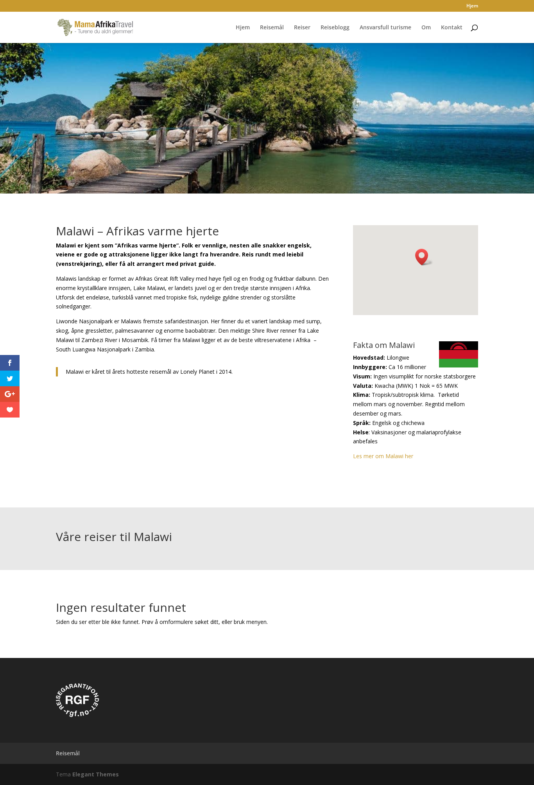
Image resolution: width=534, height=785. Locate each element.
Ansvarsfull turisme (385, 28)
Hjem (472, 6)
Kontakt (451, 28)
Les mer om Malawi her (383, 456)
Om (426, 28)
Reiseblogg (335, 28)
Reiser (302, 28)
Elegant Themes (95, 774)
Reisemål (272, 28)
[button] (424, 257)
